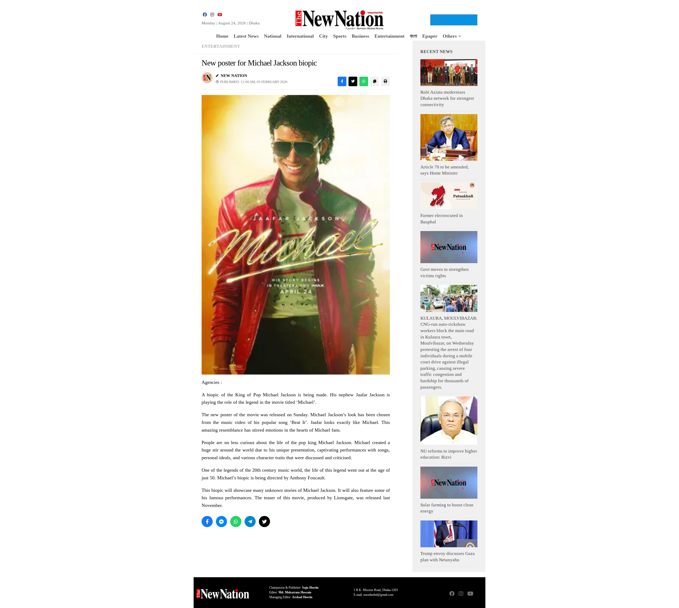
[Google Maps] (479, 594)
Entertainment (221, 46)
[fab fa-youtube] (219, 14)
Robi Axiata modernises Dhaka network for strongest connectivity (447, 98)
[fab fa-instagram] (212, 14)
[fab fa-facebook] (205, 14)
